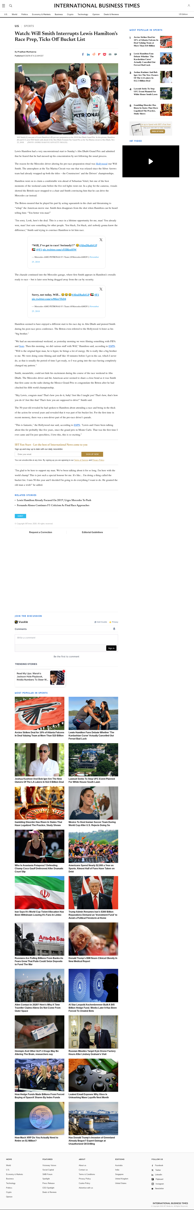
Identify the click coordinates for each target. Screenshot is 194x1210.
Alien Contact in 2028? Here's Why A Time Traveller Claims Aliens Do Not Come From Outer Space (38, 1007)
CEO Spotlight (48, 1188)
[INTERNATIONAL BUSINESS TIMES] (97, 6)
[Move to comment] (115, 54)
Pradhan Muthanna (27, 51)
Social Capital (48, 1170)
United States (120, 1183)
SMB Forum (47, 1174)
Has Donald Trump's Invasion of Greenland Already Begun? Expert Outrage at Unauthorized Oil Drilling (92, 1140)
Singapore (119, 1174)
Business (59, 14)
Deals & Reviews (111, 14)
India (117, 1170)
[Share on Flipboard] (99, 54)
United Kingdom (121, 1179)
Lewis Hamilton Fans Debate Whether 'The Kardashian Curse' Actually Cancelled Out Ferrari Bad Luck (91, 735)
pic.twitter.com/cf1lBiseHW (60, 249)
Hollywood (101, 163)
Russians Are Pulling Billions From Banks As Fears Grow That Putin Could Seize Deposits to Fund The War (39, 961)
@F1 (39, 249)
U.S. (6, 14)
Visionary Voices (49, 1165)
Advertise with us (86, 1188)
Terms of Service (81, 460)
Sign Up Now (157, 131)
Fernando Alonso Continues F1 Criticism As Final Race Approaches (53, 505)
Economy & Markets (41, 14)
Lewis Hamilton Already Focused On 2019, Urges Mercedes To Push (54, 500)
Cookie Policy (84, 1183)
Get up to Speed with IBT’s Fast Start (155, 125)
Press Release (48, 1183)
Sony (21, 346)
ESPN (112, 346)
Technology (83, 14)
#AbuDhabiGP (88, 245)
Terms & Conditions (87, 1174)
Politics (24, 14)
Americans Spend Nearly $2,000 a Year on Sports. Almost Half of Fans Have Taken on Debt (92, 868)
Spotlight (46, 1179)
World (14, 14)
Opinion (96, 14)
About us (82, 1165)
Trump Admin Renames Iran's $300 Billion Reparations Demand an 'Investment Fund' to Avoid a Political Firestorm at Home (93, 915)
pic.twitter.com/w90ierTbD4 (49, 298)
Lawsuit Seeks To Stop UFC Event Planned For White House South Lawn (145, 91)
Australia (118, 1165)
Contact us (83, 1170)
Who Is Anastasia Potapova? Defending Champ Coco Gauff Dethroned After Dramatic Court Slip (39, 868)
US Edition (183, 14)
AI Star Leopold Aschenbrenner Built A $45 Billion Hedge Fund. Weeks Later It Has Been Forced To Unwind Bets (93, 1007)
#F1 (96, 294)
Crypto (70, 14)
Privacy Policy (98, 460)
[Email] (110, 54)
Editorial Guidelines (92, 532)
